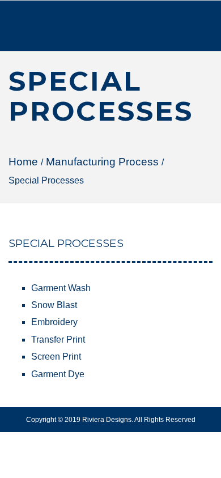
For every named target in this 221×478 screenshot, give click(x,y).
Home (23, 162)
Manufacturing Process (102, 162)
